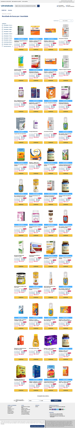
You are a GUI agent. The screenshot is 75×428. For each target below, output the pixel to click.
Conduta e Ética (10, 413)
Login (64, 6)
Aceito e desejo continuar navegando (37, 426)
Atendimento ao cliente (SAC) (6, 1)
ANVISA (36, 406)
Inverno (10, 10)
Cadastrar (56, 400)
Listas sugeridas (25, 1)
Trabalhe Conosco (11, 408)
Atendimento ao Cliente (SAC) (25, 407)
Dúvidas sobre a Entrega (25, 409)
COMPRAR (21, 49)
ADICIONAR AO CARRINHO (21, 52)
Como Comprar (24, 410)
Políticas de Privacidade (25, 411)
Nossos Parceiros (11, 412)
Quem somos (10, 406)
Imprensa (9, 407)
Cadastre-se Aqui (24, 408)
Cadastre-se (60, 6)
